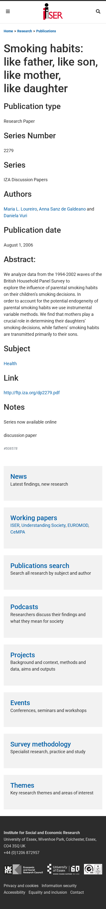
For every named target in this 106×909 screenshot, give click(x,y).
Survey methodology (40, 744)
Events (20, 703)
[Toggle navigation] (8, 11)
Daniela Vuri (15, 215)
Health (10, 363)
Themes (22, 785)
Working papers (33, 518)
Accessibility (14, 892)
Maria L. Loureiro (20, 209)
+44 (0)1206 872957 (21, 852)
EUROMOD (78, 525)
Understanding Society (43, 525)
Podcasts (24, 607)
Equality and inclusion (48, 892)
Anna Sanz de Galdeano (62, 209)
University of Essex (63, 869)
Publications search (39, 566)
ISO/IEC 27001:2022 (93, 869)
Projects (22, 655)
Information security (59, 885)
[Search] (98, 11)
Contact (77, 892)
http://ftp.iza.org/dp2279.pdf (32, 392)
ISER (14, 525)
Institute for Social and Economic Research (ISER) (53, 12)
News (18, 477)
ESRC (23, 869)
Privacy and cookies (21, 885)
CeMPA (17, 532)
